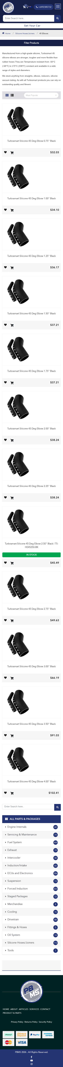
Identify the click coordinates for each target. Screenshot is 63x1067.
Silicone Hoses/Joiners (32, 943)
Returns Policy (31, 1022)
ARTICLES (23, 1009)
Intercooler (32, 858)
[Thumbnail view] (7, 94)
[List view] (12, 94)
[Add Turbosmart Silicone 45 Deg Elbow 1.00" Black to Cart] (11, 210)
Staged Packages (32, 896)
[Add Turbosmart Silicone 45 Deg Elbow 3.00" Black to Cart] (11, 678)
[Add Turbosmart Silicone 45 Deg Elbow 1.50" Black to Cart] (11, 325)
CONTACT (45, 1009)
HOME (6, 1009)
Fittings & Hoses (31, 927)
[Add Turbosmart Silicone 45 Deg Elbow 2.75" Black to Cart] (11, 621)
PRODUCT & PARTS (12, 1013)
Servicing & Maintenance (32, 834)
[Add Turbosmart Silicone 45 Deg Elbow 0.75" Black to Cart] (11, 153)
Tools (31, 950)
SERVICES (34, 1009)
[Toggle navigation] (58, 6)
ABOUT (14, 1009)
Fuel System (32, 842)
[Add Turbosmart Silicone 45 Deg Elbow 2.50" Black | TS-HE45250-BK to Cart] (11, 563)
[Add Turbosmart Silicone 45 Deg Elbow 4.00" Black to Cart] (11, 793)
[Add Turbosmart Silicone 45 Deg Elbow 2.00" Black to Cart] (11, 440)
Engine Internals (32, 827)
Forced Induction (32, 888)
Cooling (32, 912)
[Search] (57, 18)
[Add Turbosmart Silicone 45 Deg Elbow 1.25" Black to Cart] (11, 268)
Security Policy (45, 1022)
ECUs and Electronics (32, 873)
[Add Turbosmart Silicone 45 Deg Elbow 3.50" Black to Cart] (11, 736)
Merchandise (31, 904)
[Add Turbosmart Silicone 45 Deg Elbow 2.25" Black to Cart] (11, 498)
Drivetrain (32, 919)
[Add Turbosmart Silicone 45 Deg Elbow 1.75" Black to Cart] (11, 383)
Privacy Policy (17, 1022)
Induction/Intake (32, 865)
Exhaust (32, 850)
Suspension (32, 881)
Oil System (32, 935)
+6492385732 (44, 7)
